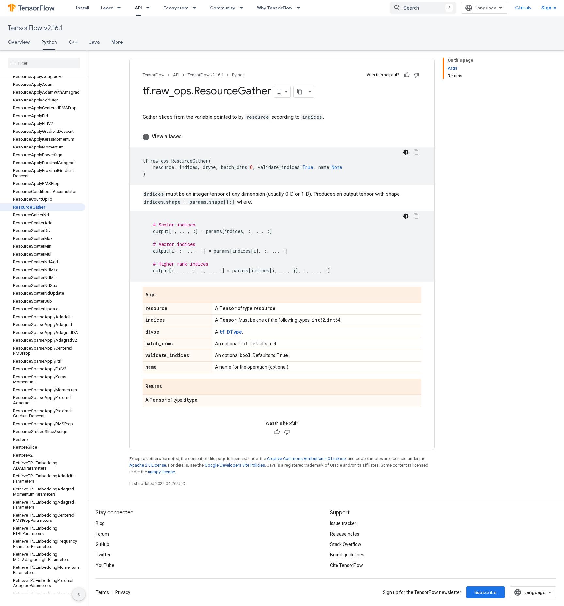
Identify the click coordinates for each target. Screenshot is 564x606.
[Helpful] (407, 75)
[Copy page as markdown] (300, 91)
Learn (107, 8)
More (117, 42)
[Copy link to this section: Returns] (168, 387)
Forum (102, 533)
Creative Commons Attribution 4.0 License (306, 458)
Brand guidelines (347, 554)
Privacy (122, 592)
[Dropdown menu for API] (150, 8)
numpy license (161, 471)
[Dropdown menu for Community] (243, 8)
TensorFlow (153, 74)
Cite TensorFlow (346, 565)
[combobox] (423, 8)
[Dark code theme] (405, 152)
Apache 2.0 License (147, 465)
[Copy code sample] (416, 152)
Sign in (548, 7)
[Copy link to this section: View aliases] (188, 137)
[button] (282, 137)
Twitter (103, 554)
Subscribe (485, 592)
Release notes (344, 533)
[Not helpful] (416, 75)
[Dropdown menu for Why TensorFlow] (300, 8)
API (138, 8)
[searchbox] (44, 63)
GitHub (523, 8)
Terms (102, 592)
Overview (19, 42)
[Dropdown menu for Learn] (121, 8)
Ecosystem (176, 8)
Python (49, 42)
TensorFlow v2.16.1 (35, 28)
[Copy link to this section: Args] (162, 295)
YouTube (105, 565)
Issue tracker (343, 523)
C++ (73, 42)
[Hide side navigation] (78, 594)
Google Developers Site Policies (235, 465)
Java (94, 42)
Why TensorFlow (274, 8)
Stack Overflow (345, 544)
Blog (100, 523)
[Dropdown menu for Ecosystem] (196, 8)
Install (82, 8)
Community (222, 8)
